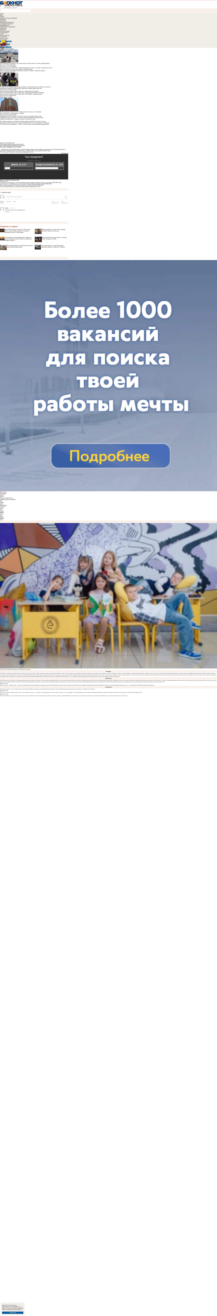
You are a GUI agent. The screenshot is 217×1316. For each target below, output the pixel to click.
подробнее (13, 499)
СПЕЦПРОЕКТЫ (4, 32)
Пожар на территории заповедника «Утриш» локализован (115, 695)
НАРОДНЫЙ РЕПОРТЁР (6, 24)
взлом (24, 186)
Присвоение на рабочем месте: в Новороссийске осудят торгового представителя (84, 695)
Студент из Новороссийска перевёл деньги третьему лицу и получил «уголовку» (18, 673)
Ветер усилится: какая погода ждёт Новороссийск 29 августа (107, 676)
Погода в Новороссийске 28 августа (146, 685)
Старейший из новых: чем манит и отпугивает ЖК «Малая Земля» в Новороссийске (21, 117)
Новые (2, 201)
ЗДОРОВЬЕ (3, 19)
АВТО (1, 15)
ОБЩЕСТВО (3, 28)
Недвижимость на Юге (6, 97)
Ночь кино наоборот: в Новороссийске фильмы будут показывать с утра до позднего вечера (52, 680)
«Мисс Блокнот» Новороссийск (8, 95)
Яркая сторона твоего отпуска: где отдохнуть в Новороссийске (16, 69)
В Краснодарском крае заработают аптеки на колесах (63, 681)
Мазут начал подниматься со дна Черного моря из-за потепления (17, 185)
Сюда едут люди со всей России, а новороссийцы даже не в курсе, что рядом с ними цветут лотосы (26, 67)
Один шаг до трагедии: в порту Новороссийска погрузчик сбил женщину (45, 689)
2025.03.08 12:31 (12, 208)
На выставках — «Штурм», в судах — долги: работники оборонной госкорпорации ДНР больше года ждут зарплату (26, 685)
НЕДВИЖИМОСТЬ (5, 25)
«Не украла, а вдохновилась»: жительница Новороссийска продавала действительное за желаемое (26, 182)
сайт (27, 186)
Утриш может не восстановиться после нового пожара (190, 680)
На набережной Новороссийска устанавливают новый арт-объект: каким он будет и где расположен (92, 674)
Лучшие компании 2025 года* (7, 72)
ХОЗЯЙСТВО (3, 37)
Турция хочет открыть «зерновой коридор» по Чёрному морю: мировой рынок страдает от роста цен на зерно (136, 673)
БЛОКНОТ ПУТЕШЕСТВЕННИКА (8, 18)
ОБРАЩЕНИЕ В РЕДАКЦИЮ (7, 27)
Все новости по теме (5, 66)
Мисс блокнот (7, 47)
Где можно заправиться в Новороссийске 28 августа (87, 685)
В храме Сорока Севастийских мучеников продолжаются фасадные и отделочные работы (30, 681)
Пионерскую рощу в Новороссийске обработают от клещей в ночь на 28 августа (78, 689)
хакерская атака (36, 186)
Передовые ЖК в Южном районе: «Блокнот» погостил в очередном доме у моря (20, 116)
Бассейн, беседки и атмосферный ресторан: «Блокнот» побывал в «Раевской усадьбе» (22, 70)
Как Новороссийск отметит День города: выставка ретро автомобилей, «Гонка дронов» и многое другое (47, 674)
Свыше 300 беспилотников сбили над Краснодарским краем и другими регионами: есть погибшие (38, 676)
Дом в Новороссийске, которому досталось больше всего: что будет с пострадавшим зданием (157, 680)
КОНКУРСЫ (3, 21)
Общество (2, 143)
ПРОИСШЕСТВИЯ (4, 31)
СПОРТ (2, 34)
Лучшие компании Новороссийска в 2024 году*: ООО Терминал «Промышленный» (21, 94)
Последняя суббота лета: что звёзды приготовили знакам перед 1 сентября (76, 676)
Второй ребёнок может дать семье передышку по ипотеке (122, 681)
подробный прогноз (5, 499)
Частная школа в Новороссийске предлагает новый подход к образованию (15, 669)
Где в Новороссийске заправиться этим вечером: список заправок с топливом (95, 673)
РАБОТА (9, 41)
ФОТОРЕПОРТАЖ (4, 35)
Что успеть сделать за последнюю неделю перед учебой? (130, 692)
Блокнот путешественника (6, 48)
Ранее (14, 201)
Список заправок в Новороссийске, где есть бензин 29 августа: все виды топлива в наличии (134, 674)
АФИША (2, 16)
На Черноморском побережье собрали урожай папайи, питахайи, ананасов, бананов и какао (57, 673)
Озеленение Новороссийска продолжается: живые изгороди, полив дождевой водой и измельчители (182, 673)
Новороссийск (8, 186)
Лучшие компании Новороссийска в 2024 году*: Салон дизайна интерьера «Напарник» (22, 92)
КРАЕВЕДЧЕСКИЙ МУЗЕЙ (7, 22)
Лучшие (8, 201)
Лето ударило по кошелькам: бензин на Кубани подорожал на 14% (151, 681)
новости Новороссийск (17, 186)
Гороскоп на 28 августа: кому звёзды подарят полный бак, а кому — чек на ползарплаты (119, 685)
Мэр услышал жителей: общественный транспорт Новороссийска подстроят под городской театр (175, 674)
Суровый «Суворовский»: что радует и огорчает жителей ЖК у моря (17, 119)
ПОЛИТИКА (3, 29)
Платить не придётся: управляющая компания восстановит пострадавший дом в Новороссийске (92, 680)
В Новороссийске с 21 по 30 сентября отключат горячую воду (14, 689)
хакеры (30, 186)
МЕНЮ (2, 14)
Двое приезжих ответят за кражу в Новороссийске (125, 680)
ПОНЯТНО (12, 1312)
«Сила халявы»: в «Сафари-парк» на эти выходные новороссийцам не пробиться (21, 184)
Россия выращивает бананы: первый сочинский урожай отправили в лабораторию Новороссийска (95, 692)
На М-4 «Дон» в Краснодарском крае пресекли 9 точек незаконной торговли (92, 681)
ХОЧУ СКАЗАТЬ (4, 38)
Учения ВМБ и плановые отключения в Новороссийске (63, 685)
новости (2, 186)
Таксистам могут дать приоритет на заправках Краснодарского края (16, 680)
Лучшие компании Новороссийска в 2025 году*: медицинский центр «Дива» (19, 91)
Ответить (7, 211)
